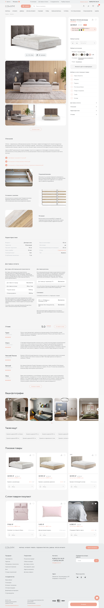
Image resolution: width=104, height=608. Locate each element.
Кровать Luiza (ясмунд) (13, 482)
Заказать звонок (84, 1)
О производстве (9, 593)
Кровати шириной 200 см (29, 438)
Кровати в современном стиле (47, 438)
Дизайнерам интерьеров (11, 590)
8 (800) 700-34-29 (94, 1)
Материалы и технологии (12, 564)
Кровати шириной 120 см (48, 434)
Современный (62, 250)
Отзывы (72, 114)
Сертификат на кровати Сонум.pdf (17, 157)
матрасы (7, 11)
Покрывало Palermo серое (77, 530)
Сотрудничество (54, 1)
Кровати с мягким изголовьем (66, 438)
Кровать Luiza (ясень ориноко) (47, 482)
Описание (73, 106)
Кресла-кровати (30, 11)
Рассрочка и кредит (29, 558)
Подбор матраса (65, 1)
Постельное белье (76, 11)
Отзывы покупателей (10, 572)
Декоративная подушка (45, 530)
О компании (33, 1)
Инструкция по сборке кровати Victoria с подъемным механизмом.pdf (25, 165)
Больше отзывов (35, 386)
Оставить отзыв (60, 326)
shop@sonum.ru (56, 562)
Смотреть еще (36, 129)
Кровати (15, 11)
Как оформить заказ (29, 566)
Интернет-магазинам (10, 585)
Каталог (27, 6)
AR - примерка (42, 55)
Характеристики (75, 110)
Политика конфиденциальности (12, 605)
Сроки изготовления (10, 566)
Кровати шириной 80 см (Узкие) (14, 434)
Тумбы (47, 11)
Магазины (15, 1)
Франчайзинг (8, 580)
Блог (6, 569)
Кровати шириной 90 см (32, 434)
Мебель (33, 547)
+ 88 (93, 54)
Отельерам (8, 582)
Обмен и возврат (28, 561)
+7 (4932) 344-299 (58, 560)
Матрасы (21, 547)
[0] (98, 6)
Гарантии (7, 561)
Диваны (22, 11)
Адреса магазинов (92, 547)
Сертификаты (8, 558)
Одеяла (97, 11)
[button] (5, 409)
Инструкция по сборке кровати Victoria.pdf (19, 161)
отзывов (79, 21)
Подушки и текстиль (42, 547)
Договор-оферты (28, 572)
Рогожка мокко (81, 51)
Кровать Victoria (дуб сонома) (77, 482)
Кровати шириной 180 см (12, 438)
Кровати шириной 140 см (64, 434)
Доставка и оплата (43, 1)
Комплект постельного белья (15, 530)
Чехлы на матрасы (56, 11)
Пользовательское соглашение (34, 605)
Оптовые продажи (10, 587)
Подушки (40, 11)
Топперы (66, 11)
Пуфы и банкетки (87, 11)
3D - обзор (30, 55)
